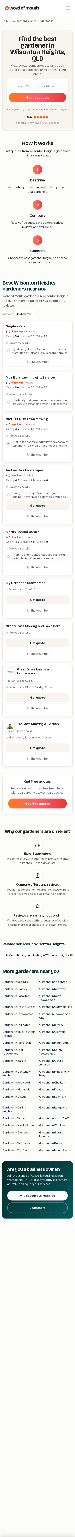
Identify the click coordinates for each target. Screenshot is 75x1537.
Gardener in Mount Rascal (55, 1150)
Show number (39, 361)
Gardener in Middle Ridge (18, 1125)
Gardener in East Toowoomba (12, 1051)
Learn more (37, 1207)
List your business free (39, 1195)
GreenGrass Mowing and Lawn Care (33, 626)
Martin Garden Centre (22, 532)
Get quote (37, 505)
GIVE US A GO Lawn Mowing (27, 419)
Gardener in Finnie (50, 1143)
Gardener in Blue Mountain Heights (18, 1033)
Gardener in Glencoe (15, 1132)
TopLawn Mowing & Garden (38, 724)
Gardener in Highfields (16, 1089)
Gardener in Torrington (16, 1024)
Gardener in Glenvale (52, 1031)
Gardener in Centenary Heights (16, 1073)
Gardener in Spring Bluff (54, 1118)
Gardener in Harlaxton (15, 995)
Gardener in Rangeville (53, 1107)
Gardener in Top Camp (16, 1150)
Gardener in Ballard (14, 1060)
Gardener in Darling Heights (14, 1109)
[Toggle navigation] (68, 8)
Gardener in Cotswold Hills (55, 1006)
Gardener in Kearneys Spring (52, 1098)
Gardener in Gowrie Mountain (51, 1134)
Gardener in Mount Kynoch (19, 1006)
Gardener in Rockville (15, 981)
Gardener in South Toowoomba (50, 1051)
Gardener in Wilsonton (53, 981)
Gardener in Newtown (52, 988)
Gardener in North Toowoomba (50, 997)
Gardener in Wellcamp (16, 1143)
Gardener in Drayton (51, 1089)
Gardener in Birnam (51, 1024)
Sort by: (7, 313)
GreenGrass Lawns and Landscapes (35, 671)
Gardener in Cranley (14, 988)
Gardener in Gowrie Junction (51, 1062)
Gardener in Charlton (52, 1082)
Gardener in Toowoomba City (54, 1015)
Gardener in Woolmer (52, 1125)
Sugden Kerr (15, 326)
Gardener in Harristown (16, 1042)
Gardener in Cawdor (14, 1096)
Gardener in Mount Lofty (54, 1042)
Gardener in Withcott (15, 1118)
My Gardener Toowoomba (25, 583)
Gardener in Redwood (16, 1082)
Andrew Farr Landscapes (25, 470)
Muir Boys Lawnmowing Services (31, 377)
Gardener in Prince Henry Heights (54, 1073)
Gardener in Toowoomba (17, 1013)
